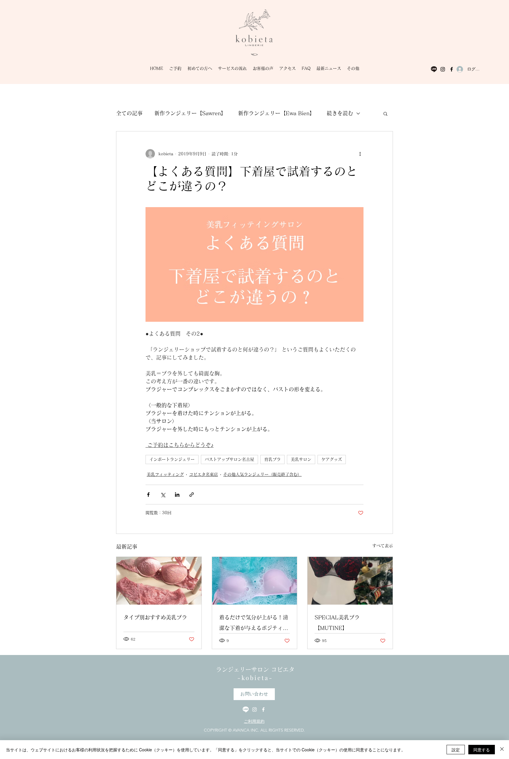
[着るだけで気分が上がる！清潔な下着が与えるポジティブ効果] (254, 581)
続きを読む (340, 113)
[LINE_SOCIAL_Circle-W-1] (434, 69)
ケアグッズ (331, 459)
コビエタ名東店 (203, 474)
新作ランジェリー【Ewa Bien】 (276, 113)
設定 (456, 750)
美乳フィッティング (165, 474)
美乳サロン (301, 459)
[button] (385, 113)
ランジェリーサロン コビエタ (255, 669)
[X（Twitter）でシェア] (163, 494)
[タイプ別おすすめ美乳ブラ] (158, 581)
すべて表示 (382, 546)
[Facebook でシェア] (148, 494)
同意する (481, 750)
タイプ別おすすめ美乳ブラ (155, 617)
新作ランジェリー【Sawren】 (190, 113)
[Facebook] (452, 69)
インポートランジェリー (172, 459)
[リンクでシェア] (191, 494)
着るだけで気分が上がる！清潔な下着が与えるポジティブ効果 (253, 624)
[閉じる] (501, 749)
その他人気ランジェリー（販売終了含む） (262, 474)
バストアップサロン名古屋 (229, 459)
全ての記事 (129, 113)
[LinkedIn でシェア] (177, 494)
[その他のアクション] (359, 153)
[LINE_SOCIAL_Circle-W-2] (246, 709)
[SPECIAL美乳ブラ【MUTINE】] (350, 581)
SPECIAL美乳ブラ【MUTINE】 (337, 623)
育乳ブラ (272, 459)
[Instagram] (443, 69)
